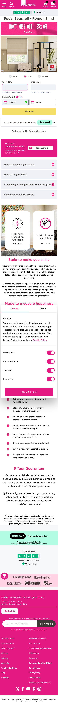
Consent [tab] (15, 308)
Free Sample (42, 148)
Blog (3, 673)
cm (29, 76)
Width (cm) (7, 82)
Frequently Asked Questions (40, 648)
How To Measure (7, 648)
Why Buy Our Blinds (9, 668)
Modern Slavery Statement (40, 682)
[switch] (51, 361)
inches (45, 76)
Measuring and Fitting (38, 638)
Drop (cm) (35, 82)
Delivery (4, 658)
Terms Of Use (34, 668)
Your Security (34, 643)
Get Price (29, 111)
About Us (5, 663)
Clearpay (5, 678)
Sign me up (46, 623)
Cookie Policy (40, 340)
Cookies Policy (34, 678)
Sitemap (4, 653)
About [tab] (43, 308)
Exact (38, 102)
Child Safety (34, 653)
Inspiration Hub (7, 643)
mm (15, 76)
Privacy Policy (34, 673)
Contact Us (10, 611)
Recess (12, 102)
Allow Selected (29, 392)
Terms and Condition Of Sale (40, 663)
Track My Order (7, 638)
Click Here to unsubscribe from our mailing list (29, 630)
